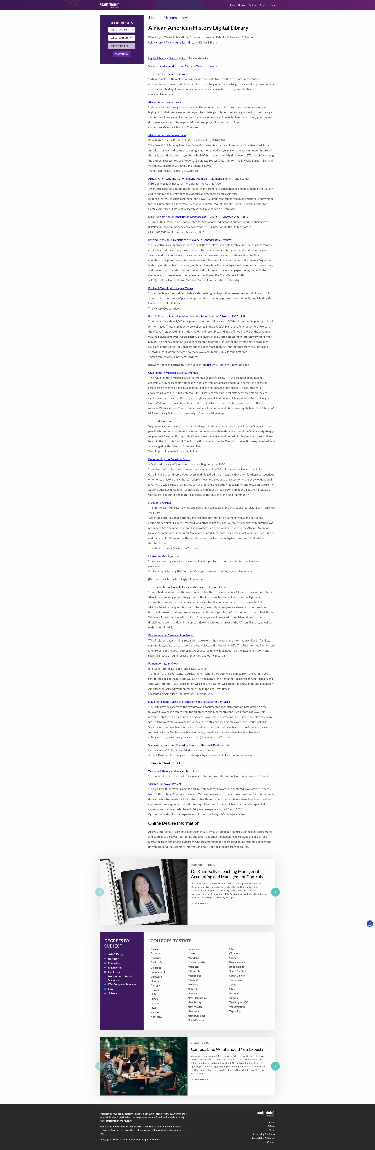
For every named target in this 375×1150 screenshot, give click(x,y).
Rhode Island (236, 966)
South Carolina (237, 971)
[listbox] (187, 892)
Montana (193, 984)
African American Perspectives (167, 135)
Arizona (155, 953)
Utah (232, 988)
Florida (155, 981)
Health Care (115, 971)
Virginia (233, 997)
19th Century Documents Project (168, 74)
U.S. (183, 58)
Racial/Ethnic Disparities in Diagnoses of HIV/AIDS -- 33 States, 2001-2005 (202, 216)
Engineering (115, 967)
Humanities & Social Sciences (120, 978)
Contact (271, 1142)
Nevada (192, 993)
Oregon (233, 957)
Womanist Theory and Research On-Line (173, 771)
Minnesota (194, 971)
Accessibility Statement (263, 1138)
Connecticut (158, 972)
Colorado (156, 967)
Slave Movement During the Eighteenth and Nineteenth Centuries (189, 701)
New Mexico (195, 1006)
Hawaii (155, 989)
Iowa (153, 1007)
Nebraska (193, 988)
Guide (272, 5)
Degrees (242, 5)
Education (114, 963)
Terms (272, 1130)
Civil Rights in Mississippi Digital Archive (173, 372)
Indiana (155, 1003)
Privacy (271, 1126)
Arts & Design (116, 954)
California (156, 962)
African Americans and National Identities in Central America (186, 178)
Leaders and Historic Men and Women (182, 66)
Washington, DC (238, 1002)
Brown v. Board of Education (224, 364)
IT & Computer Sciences (122, 984)
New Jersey (195, 1002)
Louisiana (193, 948)
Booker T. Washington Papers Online (170, 288)
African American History (181, 42)
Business (113, 958)
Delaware (156, 976)
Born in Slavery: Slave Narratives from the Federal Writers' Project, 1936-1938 (197, 316)
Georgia (155, 985)
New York (193, 1011)
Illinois (154, 998)
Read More (201, 903)
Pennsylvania (237, 962)
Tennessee (235, 980)
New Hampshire (197, 997)
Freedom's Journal (159, 502)
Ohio (232, 948)
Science (112, 993)
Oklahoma (235, 953)
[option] (187, 892)
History (173, 58)
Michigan (193, 966)
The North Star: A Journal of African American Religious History (187, 587)
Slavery (212, 66)
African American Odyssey (164, 102)
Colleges (253, 5)
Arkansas (156, 957)
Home (233, 5)
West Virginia (237, 1006)
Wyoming (235, 1011)
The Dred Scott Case (160, 421)
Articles (263, 5)
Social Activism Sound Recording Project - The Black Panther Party (189, 745)
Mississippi (194, 975)
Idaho (154, 994)
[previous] (99, 892)
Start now (121, 54)
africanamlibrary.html (178, 17)
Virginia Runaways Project (164, 784)
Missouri (193, 980)
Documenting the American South (169, 459)
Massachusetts (196, 962)
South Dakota (237, 975)
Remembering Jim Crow (163, 663)
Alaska (154, 948)
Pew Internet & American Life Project (171, 635)
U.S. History (155, 42)
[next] (275, 892)
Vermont (234, 993)
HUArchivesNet (158, 556)
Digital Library (157, 58)
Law (110, 988)
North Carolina (196, 1015)
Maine (191, 953)
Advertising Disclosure (264, 1134)
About (272, 1122)
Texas (232, 984)
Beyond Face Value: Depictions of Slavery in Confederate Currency (189, 239)
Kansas (155, 1012)
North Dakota (196, 1020)
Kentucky (156, 1016)
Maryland (193, 957)
